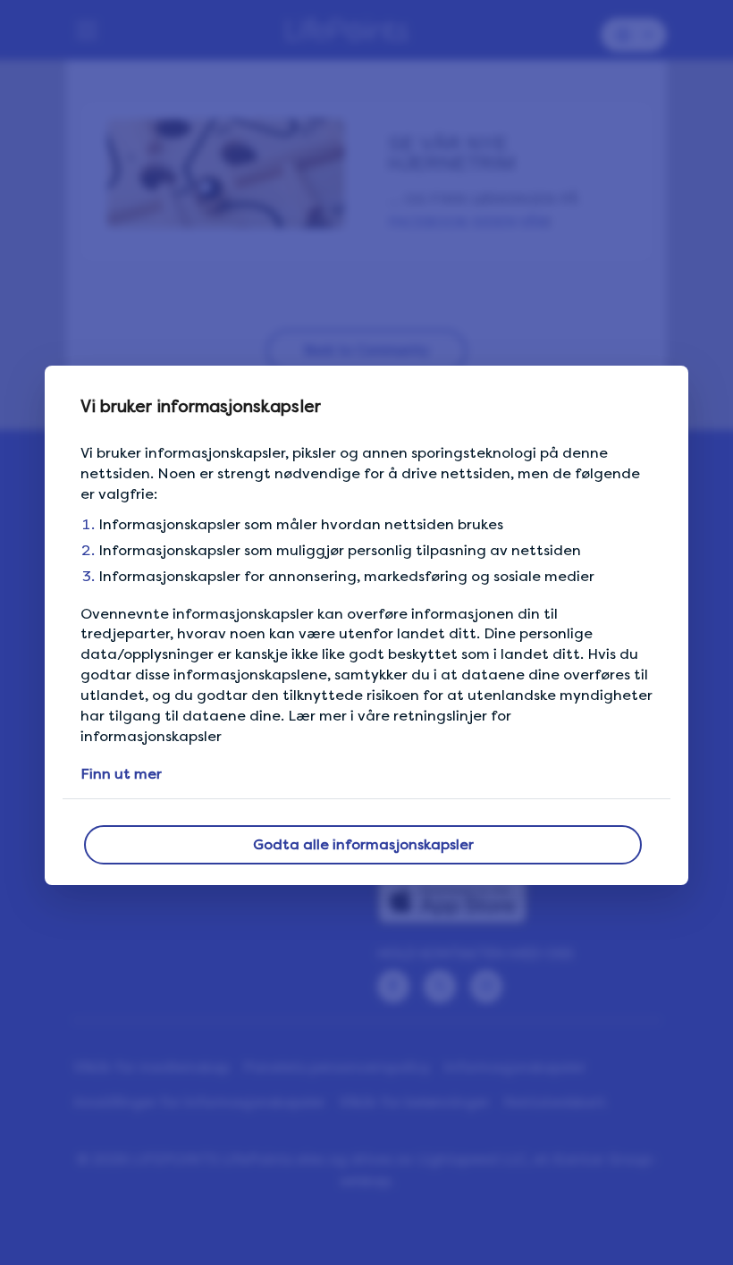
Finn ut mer (121, 773)
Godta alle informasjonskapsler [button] (363, 844)
